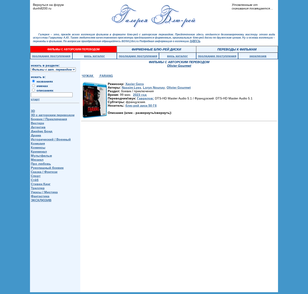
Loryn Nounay (154, 87)
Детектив (38, 127)
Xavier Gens (134, 84)
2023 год (140, 94)
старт (35, 99)
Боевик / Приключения (49, 119)
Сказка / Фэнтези (44, 172)
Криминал (39, 151)
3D (33, 111)
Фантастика (40, 196)
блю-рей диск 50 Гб (141, 105)
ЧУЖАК (88, 76)
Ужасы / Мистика (44, 192)
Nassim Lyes (131, 87)
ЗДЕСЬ (195, 41)
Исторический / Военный (51, 139)
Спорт (36, 176)
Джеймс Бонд (41, 131)
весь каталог (94, 56)
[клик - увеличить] (95, 100)
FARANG (106, 76)
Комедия (38, 143)
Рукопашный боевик (47, 168)
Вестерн (37, 123)
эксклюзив (258, 56)
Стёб (35, 180)
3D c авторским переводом (52, 115)
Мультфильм (41, 155)
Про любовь (41, 163)
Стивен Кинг (41, 184)
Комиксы (38, 147)
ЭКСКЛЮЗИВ (41, 200)
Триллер (38, 188)
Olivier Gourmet (179, 87)
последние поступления (51, 56)
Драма (36, 135)
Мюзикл (37, 159)
